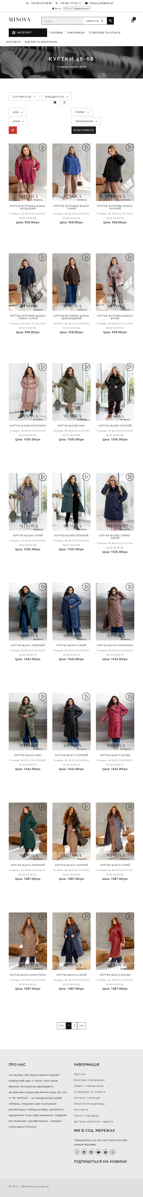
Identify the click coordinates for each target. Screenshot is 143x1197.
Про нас (80, 1074)
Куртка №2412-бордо (115, 974)
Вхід (58, 8)
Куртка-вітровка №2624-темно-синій (28, 317)
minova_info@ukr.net (101, 3)
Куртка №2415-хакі (28, 755)
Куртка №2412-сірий (115, 865)
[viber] (112, 1152)
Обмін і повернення (89, 1086)
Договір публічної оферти (93, 1121)
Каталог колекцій (87, 1097)
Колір (16, 121)
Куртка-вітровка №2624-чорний (115, 207)
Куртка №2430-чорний (115, 425)
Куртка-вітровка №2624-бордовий (28, 207)
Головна (56, 32)
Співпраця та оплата (104, 32)
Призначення (84, 121)
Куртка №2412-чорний (71, 865)
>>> (81, 1026)
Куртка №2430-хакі (71, 425)
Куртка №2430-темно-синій (115, 537)
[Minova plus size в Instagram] (84, 1152)
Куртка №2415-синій (71, 645)
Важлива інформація (89, 1080)
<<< (61, 1026)
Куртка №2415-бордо (115, 755)
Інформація (76, 32)
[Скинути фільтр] (13, 130)
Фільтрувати (84, 130)
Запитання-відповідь (89, 1103)
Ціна (15, 112)
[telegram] (105, 1152)
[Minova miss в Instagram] (91, 1152)
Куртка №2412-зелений (28, 865)
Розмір (80, 112)
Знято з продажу (86, 1115)
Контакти (13, 41)
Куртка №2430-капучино (28, 425)
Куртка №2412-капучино (28, 974)
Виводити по (54, 96)
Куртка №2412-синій (71, 974)
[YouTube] (98, 1152)
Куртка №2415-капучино (115, 645)
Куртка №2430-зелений (71, 535)
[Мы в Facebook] (77, 1152)
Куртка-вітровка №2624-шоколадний (72, 317)
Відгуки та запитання (41, 41)
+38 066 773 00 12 (70, 3)
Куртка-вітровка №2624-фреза (115, 317)
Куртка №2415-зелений (28, 645)
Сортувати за (22, 96)
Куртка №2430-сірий (28, 535)
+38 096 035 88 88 (40, 3)
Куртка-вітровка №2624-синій (72, 207)
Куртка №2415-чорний (71, 755)
